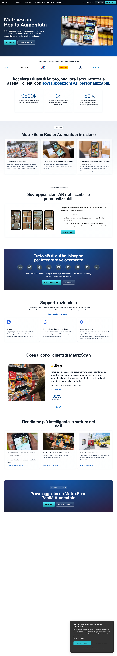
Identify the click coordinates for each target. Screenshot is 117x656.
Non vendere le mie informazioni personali (92, 648)
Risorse (49, 2)
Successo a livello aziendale (57, 314)
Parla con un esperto (26, 42)
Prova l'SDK (10, 42)
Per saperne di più (78, 638)
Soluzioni (28, 2)
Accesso (88, 2)
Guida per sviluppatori (51, 282)
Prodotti (18, 2)
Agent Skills (69, 282)
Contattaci (99, 2)
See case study (56, 389)
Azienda (58, 2)
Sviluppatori (39, 2)
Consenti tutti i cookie (82, 643)
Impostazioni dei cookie (101, 643)
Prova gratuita (110, 2)
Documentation (68, 232)
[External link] (20, 267)
